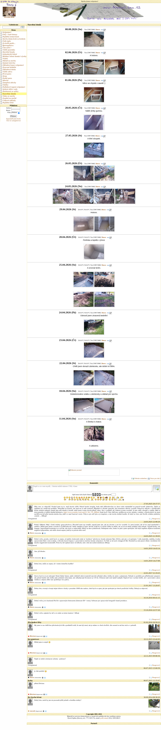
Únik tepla (7, 41)
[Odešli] (156, 488)
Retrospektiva (8, 45)
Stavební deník (9, 94)
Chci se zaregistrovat (13, 120)
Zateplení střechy (9, 83)
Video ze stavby (9, 96)
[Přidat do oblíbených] (10, 2)
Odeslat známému (140, 478)
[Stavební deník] (9, 11)
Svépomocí (7, 32)
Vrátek (5, 59)
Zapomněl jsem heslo (13, 119)
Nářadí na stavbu (9, 61)
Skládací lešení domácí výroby (15, 56)
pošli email (104, 718)
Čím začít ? (7, 48)
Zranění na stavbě (9, 98)
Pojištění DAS (8, 103)
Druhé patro (7, 78)
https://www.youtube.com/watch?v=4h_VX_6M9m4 (81, 512)
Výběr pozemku (9, 50)
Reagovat (155, 519)
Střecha (5, 80)
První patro (7, 74)
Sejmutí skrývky (9, 63)
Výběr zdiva (7, 72)
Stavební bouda (9, 52)
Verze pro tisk (155, 478)
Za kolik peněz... (9, 43)
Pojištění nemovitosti (11, 37)
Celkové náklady (9, 100)
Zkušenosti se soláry (11, 91)
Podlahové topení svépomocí (14, 87)
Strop (5, 76)
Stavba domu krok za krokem (14, 39)
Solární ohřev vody (10, 89)
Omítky (5, 85)
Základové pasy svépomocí (13, 65)
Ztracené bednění (9, 67)
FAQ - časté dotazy (10, 34)
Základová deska (9, 69)
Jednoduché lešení (10, 54)
